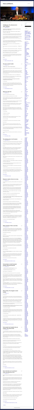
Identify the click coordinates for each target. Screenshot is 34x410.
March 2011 (26, 268)
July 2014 (26, 240)
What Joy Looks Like (7, 91)
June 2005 (26, 317)
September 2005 (26, 315)
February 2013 (26, 252)
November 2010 (26, 271)
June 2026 (26, 139)
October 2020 (26, 187)
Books (25, 47)
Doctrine (26, 60)
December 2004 (26, 321)
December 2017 (26, 211)
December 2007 (26, 296)
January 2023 (26, 168)
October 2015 (26, 229)
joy (8, 222)
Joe (8, 180)
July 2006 (26, 308)
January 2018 (26, 210)
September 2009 (26, 281)
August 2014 (26, 239)
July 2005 (26, 316)
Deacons (26, 57)
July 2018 (26, 206)
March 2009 (26, 285)
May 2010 (26, 275)
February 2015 (26, 235)
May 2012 (26, 258)
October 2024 (26, 153)
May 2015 (26, 233)
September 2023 (26, 162)
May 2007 (26, 301)
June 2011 (26, 266)
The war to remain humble (8, 63)
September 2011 (26, 264)
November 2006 (26, 305)
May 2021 (26, 182)
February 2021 (26, 184)
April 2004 (26, 327)
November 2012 (26, 254)
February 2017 (26, 218)
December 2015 (26, 228)
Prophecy (26, 111)
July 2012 (26, 257)
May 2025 (26, 148)
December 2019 (26, 194)
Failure (25, 66)
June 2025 (26, 147)
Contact (4, 20)
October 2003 (26, 331)
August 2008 (26, 290)
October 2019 (26, 195)
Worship (26, 134)
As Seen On (26, 45)
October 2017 (26, 212)
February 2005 (26, 320)
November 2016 (26, 220)
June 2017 (26, 215)
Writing (25, 135)
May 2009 (26, 284)
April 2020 (26, 191)
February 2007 (26, 303)
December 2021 (26, 177)
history (25, 84)
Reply (12, 60)
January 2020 (26, 193)
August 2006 (26, 307)
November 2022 (26, 169)
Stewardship (26, 124)
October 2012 (26, 255)
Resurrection (26, 115)
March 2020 (26, 192)
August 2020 (26, 188)
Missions (26, 101)
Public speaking (26, 113)
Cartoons (20, 20)
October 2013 (26, 246)
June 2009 (26, 283)
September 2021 (26, 179)
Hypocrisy (26, 88)
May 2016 (26, 224)
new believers (26, 104)
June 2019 (26, 198)
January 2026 (26, 142)
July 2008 (26, 291)
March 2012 (26, 260)
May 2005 (26, 318)
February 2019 (26, 201)
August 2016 (26, 222)
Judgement (26, 93)
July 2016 (26, 223)
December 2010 (26, 270)
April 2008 (26, 293)
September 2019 (26, 196)
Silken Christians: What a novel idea (10, 225)
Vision (25, 131)
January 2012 (26, 261)
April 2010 (26, 276)
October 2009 (26, 280)
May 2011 (26, 267)
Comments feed (26, 335)
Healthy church (12, 402)
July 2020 (26, 189)
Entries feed (26, 334)
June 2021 (26, 181)
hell (25, 83)
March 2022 (26, 175)
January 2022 (26, 176)
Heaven (25, 82)
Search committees (27, 119)
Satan (25, 118)
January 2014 (26, 244)
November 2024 (26, 152)
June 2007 (26, 300)
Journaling (26, 92)
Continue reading (5, 59)
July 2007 (26, 299)
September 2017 (26, 213)
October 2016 (26, 221)
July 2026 (26, 138)
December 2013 (26, 245)
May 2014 (26, 241)
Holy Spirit (9, 287)
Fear (25, 69)
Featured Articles (16, 20)
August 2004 (26, 324)
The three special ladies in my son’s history (28, 37)
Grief (25, 79)
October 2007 (26, 297)
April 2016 (26, 225)
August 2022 (26, 171)
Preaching (26, 110)
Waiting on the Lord (27, 132)
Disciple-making (6, 402)
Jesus (25, 90)
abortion (26, 42)
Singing (25, 122)
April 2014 (26, 242)
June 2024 (26, 156)
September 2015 (26, 230)
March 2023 (26, 166)
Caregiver (26, 49)
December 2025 (26, 143)
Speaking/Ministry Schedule (8, 20)
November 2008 (26, 288)
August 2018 (26, 205)
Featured (26, 70)
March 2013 (26, 251)
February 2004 (26, 328)
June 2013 (26, 249)
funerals (25, 75)
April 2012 (26, 259)
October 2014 (26, 238)
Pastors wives (26, 108)
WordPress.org (26, 336)
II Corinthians (26, 89)
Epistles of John (26, 62)
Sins (25, 123)
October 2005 (26, 314)
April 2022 (26, 174)
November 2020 (26, 186)
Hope (25, 86)
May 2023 (26, 165)
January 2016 (26, 227)
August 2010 (26, 273)
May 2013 (26, 250)
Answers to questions (27, 43)
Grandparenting (26, 78)
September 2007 (26, 298)
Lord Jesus (26, 96)
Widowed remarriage (27, 133)
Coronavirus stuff (26, 54)
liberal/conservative (27, 95)
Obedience (26, 105)
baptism (25, 46)
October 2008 (26, 289)
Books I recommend (27, 48)
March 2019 (26, 200)
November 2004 (26, 322)
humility (10, 60)
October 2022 (26, 170)
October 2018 (26, 204)
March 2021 (26, 183)
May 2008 (26, 292)
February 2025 (26, 150)
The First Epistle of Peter (27, 128)
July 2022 (26, 172)
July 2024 (26, 155)
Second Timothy (26, 121)
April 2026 (26, 140)
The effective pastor (27, 127)
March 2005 (26, 319)
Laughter (26, 94)
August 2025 (26, 146)
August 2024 (26, 154)
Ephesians (26, 61)
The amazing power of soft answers (10, 139)
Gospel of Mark (26, 77)
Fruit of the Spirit (8, 60)
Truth (25, 129)
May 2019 (26, 199)
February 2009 (26, 286)
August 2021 (26, 180)
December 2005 (26, 313)
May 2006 (26, 309)
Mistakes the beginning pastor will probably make (28, 34)
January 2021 (26, 185)
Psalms (25, 112)
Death (25, 58)
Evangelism (26, 65)
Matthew (26, 99)
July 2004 (26, 325)
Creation (26, 55)
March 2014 (26, 243)
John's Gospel (26, 91)
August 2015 (26, 231)
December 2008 (26, 287)
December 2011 (26, 262)
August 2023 (26, 163)
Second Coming (26, 120)
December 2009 (26, 279)
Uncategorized (26, 130)
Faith (25, 67)
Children (5, 60)
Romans (26, 117)
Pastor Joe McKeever (8, 3)
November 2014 (26, 237)
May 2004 (26, 326)
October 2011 (26, 263)
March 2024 (26, 158)
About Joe (13, 20)
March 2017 (26, 217)
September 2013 (26, 247)
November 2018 (26, 203)
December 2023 (26, 160)
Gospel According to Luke (27, 76)
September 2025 (26, 145)
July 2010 (26, 274)
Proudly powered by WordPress (17, 407)
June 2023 (26, 164)
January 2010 (26, 278)
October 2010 (26, 272)
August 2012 (26, 256)
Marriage (26, 98)
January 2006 (26, 312)
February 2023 (26, 167)
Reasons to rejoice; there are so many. (10, 179)
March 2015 (26, 234)
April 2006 (26, 310)
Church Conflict (26, 52)
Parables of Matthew (27, 106)
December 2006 (26, 304)
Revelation (26, 116)
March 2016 (26, 226)
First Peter (26, 71)
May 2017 (26, 216)
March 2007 (26, 302)
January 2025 (26, 151)
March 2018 (26, 209)
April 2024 (26, 157)
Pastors (25, 107)
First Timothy (26, 72)
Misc (25, 100)
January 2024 (26, 159)
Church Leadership (27, 53)
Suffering (26, 125)
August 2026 (26, 137)
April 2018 (26, 208)
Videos (23, 20)
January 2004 (26, 329)
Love (10, 287)
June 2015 (26, 232)
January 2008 (26, 295)
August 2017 (26, 214)
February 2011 (26, 269)
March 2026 (26, 141)
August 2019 (26, 197)
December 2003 (26, 330)
